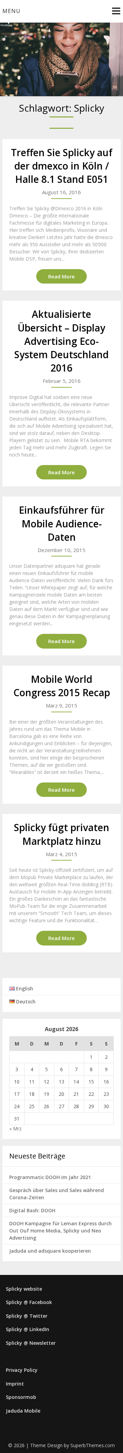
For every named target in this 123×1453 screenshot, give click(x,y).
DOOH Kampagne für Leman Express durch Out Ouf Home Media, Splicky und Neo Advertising (60, 1230)
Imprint (15, 1383)
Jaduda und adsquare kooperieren (50, 1251)
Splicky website (24, 1289)
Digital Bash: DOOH (32, 1210)
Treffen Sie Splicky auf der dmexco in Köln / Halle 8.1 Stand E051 (61, 166)
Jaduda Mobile (23, 1410)
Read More (61, 276)
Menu (11, 11)
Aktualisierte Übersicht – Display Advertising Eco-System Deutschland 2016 (61, 341)
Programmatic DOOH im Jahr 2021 (50, 1177)
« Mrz (15, 1128)
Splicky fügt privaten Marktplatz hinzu (61, 834)
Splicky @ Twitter (26, 1316)
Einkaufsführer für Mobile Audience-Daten (62, 523)
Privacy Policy (22, 1370)
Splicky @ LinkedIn (27, 1329)
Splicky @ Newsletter (31, 1343)
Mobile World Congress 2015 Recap (61, 686)
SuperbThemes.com (92, 1445)
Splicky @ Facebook (29, 1302)
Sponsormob (21, 1397)
